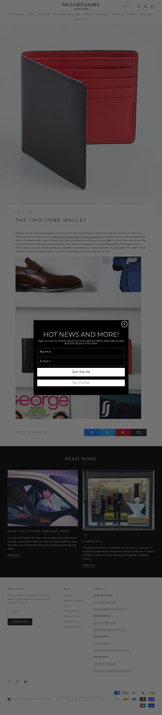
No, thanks (81, 383)
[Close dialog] (124, 324)
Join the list (81, 372)
